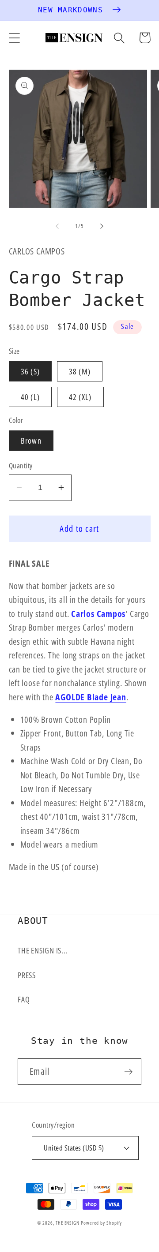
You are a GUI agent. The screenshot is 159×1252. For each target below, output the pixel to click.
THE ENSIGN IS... (43, 950)
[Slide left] (57, 225)
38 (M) (80, 371)
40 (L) (30, 397)
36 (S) (30, 371)
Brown (31, 440)
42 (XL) (80, 397)
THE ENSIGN (68, 1222)
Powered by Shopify (101, 1222)
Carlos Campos (98, 614)
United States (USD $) (74, 1148)
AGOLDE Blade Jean (90, 697)
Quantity (21, 465)
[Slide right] (102, 225)
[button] (14, 37)
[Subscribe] (128, 1071)
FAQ (24, 999)
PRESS (27, 975)
